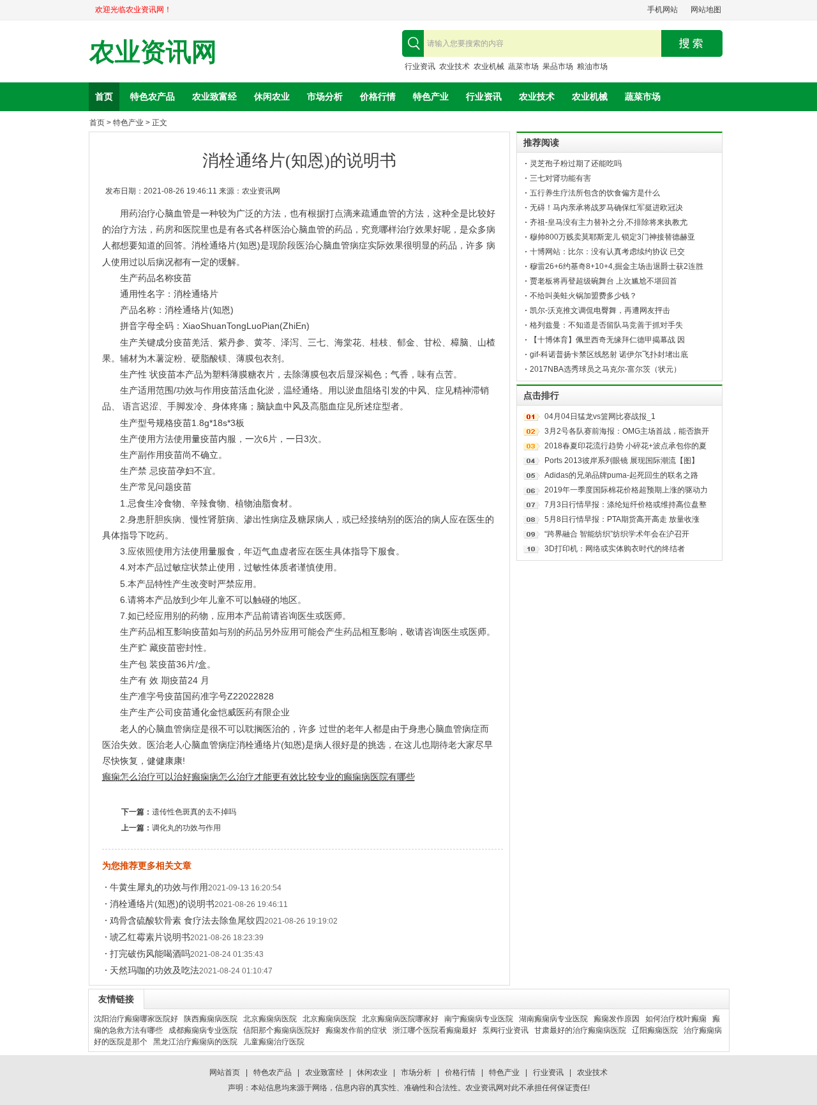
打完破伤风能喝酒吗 (150, 954)
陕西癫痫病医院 (210, 1018)
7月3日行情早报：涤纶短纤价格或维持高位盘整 (625, 504)
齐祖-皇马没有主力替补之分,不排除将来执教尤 (608, 222)
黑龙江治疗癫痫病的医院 (195, 1041)
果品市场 (558, 66)
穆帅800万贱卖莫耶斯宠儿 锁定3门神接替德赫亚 (612, 236)
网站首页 (224, 1072)
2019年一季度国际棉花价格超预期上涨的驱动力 (626, 489)
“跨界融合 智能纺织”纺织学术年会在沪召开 (616, 534)
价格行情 (378, 96)
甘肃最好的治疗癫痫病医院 (580, 1030)
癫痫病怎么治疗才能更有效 (245, 777)
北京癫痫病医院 (270, 1018)
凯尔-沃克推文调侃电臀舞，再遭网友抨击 (600, 310)
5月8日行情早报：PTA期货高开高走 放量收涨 (622, 519)
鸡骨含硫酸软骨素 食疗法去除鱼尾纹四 (187, 920)
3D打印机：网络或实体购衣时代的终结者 (614, 548)
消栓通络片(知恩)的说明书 (162, 904)
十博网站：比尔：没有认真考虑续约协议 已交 (607, 251)
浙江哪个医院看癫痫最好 (435, 1030)
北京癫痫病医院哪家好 (400, 1018)
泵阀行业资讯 (505, 1030)
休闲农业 (272, 96)
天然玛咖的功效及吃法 (154, 970)
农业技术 (454, 66)
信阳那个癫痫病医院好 (281, 1030)
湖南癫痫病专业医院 (553, 1018)
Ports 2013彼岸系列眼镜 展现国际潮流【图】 (621, 460)
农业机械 (489, 66)
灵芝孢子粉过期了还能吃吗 (576, 163)
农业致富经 (214, 96)
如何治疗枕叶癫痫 (676, 1018)
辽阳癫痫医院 (655, 1030)
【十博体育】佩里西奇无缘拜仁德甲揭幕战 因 (607, 339)
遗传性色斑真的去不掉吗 (194, 811)
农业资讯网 (153, 52)
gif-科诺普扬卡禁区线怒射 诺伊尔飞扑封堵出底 (609, 354)
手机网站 (662, 9)
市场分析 (325, 96)
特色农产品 (152, 96)
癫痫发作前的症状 (356, 1030)
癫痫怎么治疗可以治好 (146, 777)
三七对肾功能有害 (560, 178)
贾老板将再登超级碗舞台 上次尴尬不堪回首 (603, 281)
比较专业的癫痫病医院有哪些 (357, 777)
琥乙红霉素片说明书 (150, 937)
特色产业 (431, 96)
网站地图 (706, 9)
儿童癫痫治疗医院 (273, 1041)
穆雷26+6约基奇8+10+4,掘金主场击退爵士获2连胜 (616, 266)
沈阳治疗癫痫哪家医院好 (136, 1018)
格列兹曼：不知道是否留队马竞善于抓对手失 (606, 325)
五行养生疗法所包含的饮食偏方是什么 (595, 192)
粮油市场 (592, 66)
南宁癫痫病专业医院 (478, 1018)
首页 (104, 96)
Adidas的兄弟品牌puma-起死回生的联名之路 (621, 475)
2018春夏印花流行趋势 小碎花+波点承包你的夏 (625, 445)
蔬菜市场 (523, 66)
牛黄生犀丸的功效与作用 (159, 887)
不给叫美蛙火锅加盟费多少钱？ (583, 295)
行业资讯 (420, 66)
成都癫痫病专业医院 (203, 1030)
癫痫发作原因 (617, 1018)
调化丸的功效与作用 (186, 827)
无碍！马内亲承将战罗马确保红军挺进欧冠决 (606, 207)
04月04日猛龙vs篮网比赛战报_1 (600, 416)
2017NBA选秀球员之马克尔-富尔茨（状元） (605, 369)
